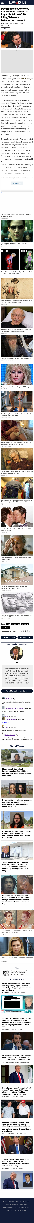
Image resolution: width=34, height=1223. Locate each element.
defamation (16, 624)
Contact (9, 1210)
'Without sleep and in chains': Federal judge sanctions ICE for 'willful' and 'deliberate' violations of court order (16, 1057)
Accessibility (23, 1204)
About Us (18, 1201)
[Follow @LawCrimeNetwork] (28, 631)
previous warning (24, 79)
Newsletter (8, 1204)
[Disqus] (17, 718)
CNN (8, 624)
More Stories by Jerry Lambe (17, 691)
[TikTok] (22, 631)
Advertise (26, 1201)
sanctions (25, 624)
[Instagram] (24, 631)
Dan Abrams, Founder (20, 1210)
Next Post (24, 637)
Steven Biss (5, 627)
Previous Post (10, 637)
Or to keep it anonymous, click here (18, 973)
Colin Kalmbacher (8, 1062)
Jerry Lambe (5, 23)
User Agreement (8, 1207)
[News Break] (32, 631)
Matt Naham (5, 992)
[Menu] (2, 2)
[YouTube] (18, 631)
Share (5, 28)
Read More (17, 183)
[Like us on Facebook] (20, 631)
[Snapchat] (30, 631)
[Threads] (26, 631)
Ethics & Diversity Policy (22, 1207)
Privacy (15, 1204)
